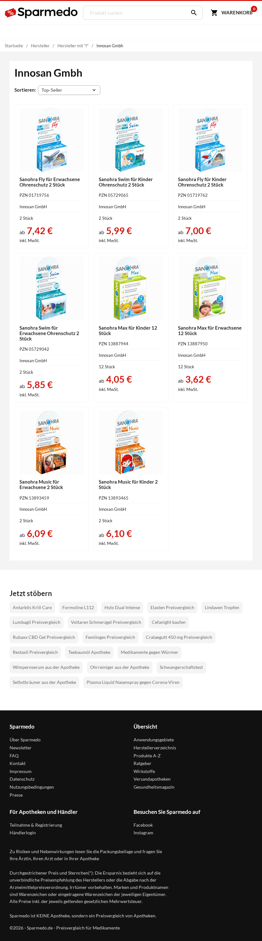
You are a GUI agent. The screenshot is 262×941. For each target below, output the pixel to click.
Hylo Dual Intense (122, 607)
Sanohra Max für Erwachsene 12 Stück (210, 330)
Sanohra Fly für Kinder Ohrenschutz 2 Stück (202, 181)
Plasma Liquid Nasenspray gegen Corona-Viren (133, 682)
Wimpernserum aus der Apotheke (46, 667)
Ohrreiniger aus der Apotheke (119, 667)
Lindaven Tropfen (222, 607)
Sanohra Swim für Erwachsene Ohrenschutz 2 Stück (49, 333)
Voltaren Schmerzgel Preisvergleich (106, 622)
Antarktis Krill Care (32, 607)
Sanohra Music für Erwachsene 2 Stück (41, 484)
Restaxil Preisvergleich (35, 652)
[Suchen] (192, 13)
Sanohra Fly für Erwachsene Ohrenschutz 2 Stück (49, 181)
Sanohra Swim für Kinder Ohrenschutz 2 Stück (126, 181)
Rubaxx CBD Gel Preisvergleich (44, 637)
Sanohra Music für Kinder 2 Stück (128, 484)
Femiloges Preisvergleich (110, 637)
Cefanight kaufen (169, 622)
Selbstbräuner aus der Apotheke (44, 682)
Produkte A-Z (147, 755)
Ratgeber (142, 763)
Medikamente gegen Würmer (149, 652)
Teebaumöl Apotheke (89, 652)
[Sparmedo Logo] (41, 12)
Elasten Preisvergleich (172, 607)
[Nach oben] (245, 924)
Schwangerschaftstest (181, 667)
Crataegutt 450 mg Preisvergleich (179, 637)
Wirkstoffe (144, 771)
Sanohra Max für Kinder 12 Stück (128, 330)
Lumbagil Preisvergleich (36, 622)
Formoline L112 (78, 607)
